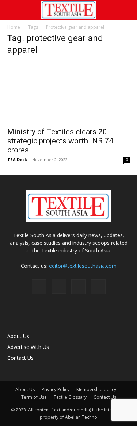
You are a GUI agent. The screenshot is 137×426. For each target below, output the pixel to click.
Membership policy (96, 389)
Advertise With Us (28, 346)
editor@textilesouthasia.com (83, 265)
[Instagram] (59, 286)
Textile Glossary (70, 397)
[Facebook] (39, 286)
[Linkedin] (78, 286)
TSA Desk (17, 159)
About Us (18, 336)
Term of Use (34, 397)
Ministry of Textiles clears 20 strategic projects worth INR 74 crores (60, 140)
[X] (98, 286)
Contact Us (20, 357)
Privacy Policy (55, 389)
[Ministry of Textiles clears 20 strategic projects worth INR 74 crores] (68, 93)
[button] (12, 10)
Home (13, 27)
